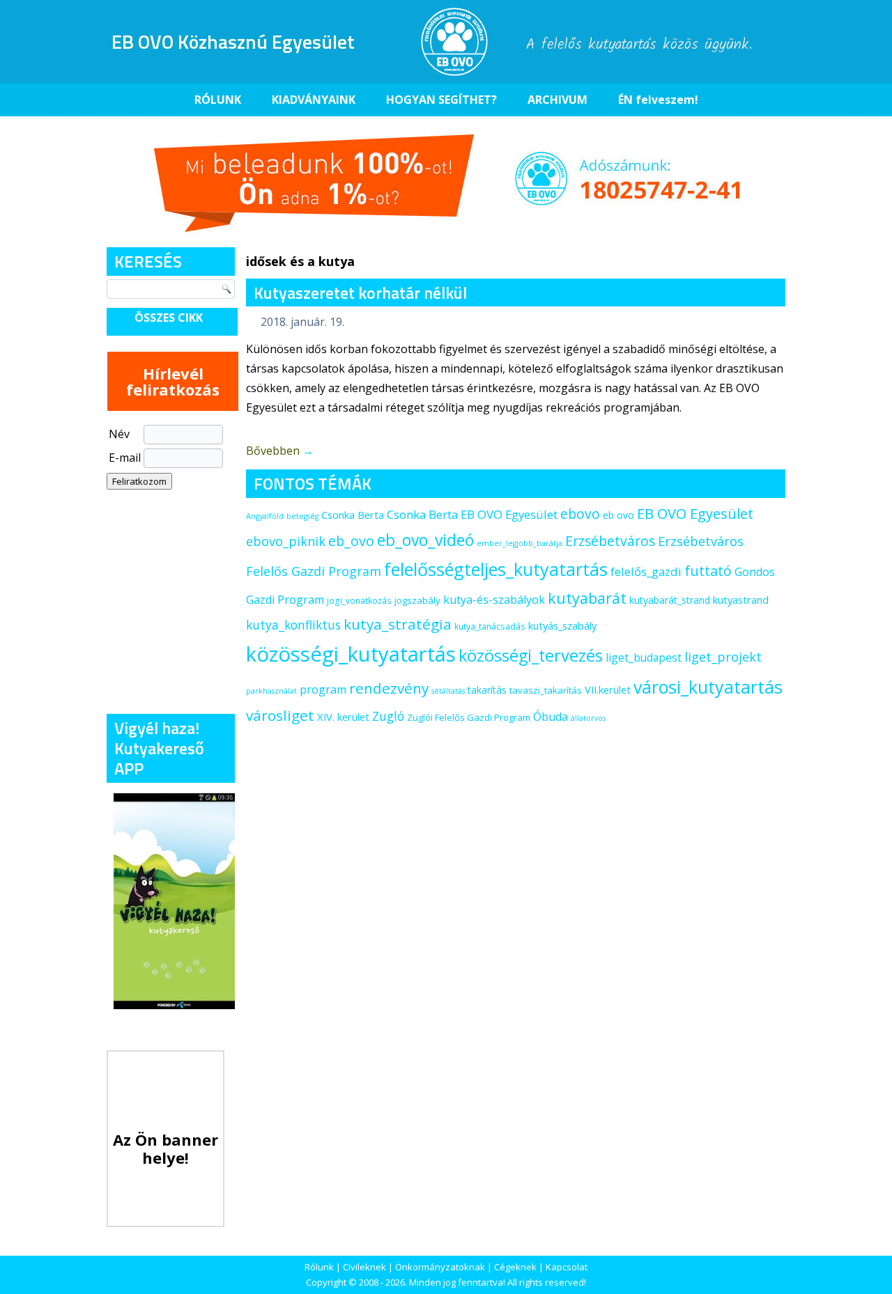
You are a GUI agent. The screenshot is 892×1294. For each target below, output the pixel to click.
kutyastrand (741, 600)
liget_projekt (723, 656)
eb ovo (618, 515)
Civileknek (364, 1267)
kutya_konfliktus (293, 624)
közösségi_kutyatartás (351, 654)
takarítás (487, 689)
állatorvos (588, 718)
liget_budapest (644, 657)
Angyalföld (265, 516)
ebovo (580, 513)
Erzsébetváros (610, 540)
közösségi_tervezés (531, 655)
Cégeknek (515, 1267)
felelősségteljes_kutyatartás (496, 569)
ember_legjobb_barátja (519, 543)
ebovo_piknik (285, 541)
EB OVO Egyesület (695, 513)
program (323, 689)
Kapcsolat (566, 1267)
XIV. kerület (343, 717)
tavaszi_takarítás (545, 690)
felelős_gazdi (646, 571)
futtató (708, 570)
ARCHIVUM (557, 99)
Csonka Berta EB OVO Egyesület (472, 514)
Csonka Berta (352, 515)
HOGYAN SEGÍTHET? (441, 99)
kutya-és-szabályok (494, 599)
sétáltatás (448, 691)
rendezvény (389, 688)
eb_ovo (351, 540)
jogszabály (417, 600)
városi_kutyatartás (708, 687)
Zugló (388, 716)
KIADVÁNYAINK (313, 99)
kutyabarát (587, 598)
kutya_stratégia (398, 624)
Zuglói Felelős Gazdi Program (468, 717)
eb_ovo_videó (425, 540)
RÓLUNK (217, 99)
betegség (302, 516)
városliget (280, 715)
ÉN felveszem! (658, 99)
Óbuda (550, 716)
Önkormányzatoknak (440, 1267)
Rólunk (319, 1267)
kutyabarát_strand (669, 600)
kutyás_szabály (562, 625)
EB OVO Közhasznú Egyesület (233, 41)
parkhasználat (271, 691)
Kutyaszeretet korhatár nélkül (360, 292)
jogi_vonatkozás (359, 601)
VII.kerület (608, 689)
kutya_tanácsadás (489, 626)
